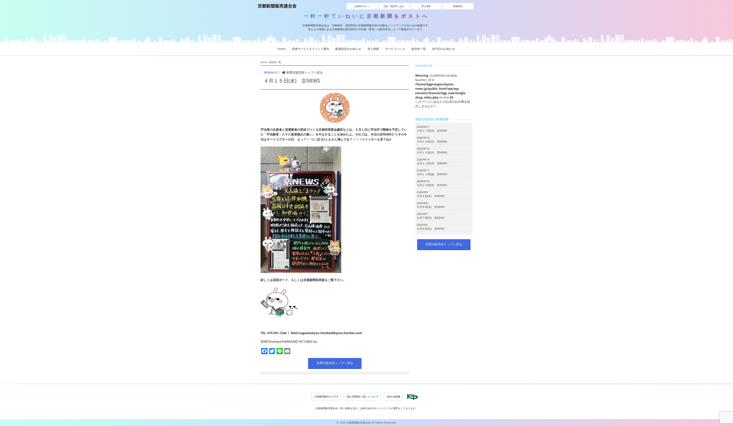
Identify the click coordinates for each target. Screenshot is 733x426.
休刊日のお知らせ (443, 49)
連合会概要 (393, 396)
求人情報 (426, 6)
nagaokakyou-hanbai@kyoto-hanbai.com (330, 333)
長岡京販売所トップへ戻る (304, 72)
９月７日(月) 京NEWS (431, 217)
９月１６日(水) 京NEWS (432, 141)
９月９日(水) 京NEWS (431, 196)
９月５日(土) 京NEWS (431, 228)
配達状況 (458, 6)
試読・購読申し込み (394, 6)
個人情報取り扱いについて (362, 396)
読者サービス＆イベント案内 (310, 49)
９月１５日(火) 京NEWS (432, 152)
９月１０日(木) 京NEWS (432, 185)
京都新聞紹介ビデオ (326, 396)
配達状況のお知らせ (348, 49)
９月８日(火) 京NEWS (431, 207)
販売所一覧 (419, 49)
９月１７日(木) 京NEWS (432, 130)
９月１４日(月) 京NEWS (432, 163)
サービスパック (395, 49)
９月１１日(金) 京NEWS (432, 174)
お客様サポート (362, 6)
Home (282, 49)
